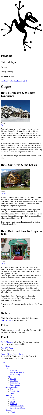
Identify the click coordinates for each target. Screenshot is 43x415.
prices (15, 330)
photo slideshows (7, 320)
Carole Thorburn (7, 342)
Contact (21, 354)
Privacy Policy (12, 354)
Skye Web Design (7, 348)
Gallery (3, 125)
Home (3, 354)
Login (3, 362)
